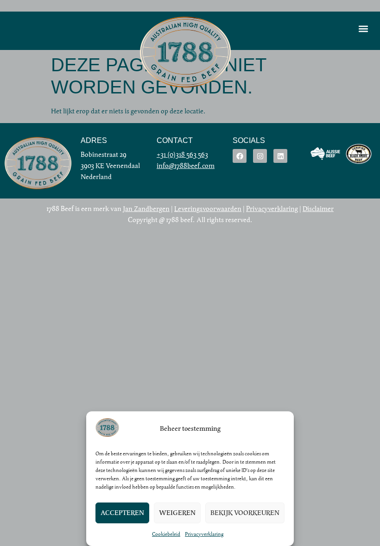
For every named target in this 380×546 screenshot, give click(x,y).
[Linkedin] (280, 156)
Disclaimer (318, 208)
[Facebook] (240, 156)
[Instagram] (260, 156)
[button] (363, 28)
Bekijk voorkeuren (244, 513)
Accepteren (122, 513)
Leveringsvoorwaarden (207, 208)
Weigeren (177, 513)
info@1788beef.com (186, 165)
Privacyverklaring (204, 534)
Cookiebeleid (166, 534)
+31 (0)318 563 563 (182, 154)
